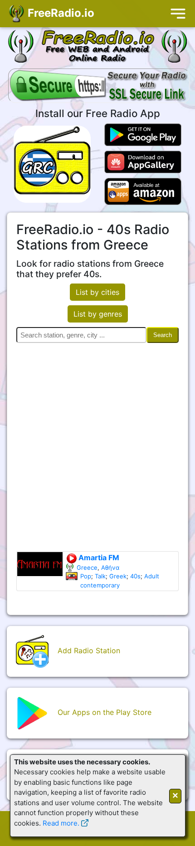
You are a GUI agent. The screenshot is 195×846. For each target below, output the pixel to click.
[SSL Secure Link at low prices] (99, 86)
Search (162, 335)
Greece (87, 567)
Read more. (61, 823)
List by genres (97, 313)
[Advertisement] (97, 449)
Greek (118, 576)
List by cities (97, 292)
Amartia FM (98, 557)
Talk (100, 576)
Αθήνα (110, 567)
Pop (85, 576)
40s (135, 576)
